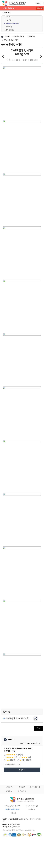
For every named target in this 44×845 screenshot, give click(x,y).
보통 (29, 757)
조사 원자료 (10, 30)
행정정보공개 (35, 787)
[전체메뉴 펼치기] (42, 3)
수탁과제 (9, 27)
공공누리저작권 (32, 806)
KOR (37, 3)
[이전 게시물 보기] (3, 56)
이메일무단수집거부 (12, 806)
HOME (7, 36)
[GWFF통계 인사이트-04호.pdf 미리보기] (35, 718)
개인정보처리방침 (12, 809)
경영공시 (9, 791)
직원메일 (31, 809)
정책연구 (8, 17)
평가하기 (22, 770)
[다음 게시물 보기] (41, 56)
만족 (15, 757)
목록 (38, 728)
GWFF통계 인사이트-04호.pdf (19, 718)
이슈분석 (8, 20)
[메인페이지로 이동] (14, 3)
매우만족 (19, 754)
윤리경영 (9, 787)
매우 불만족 (27, 760)
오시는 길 (12, 813)
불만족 (13, 760)
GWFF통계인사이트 (12, 23)
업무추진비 (22, 791)
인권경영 (22, 787)
